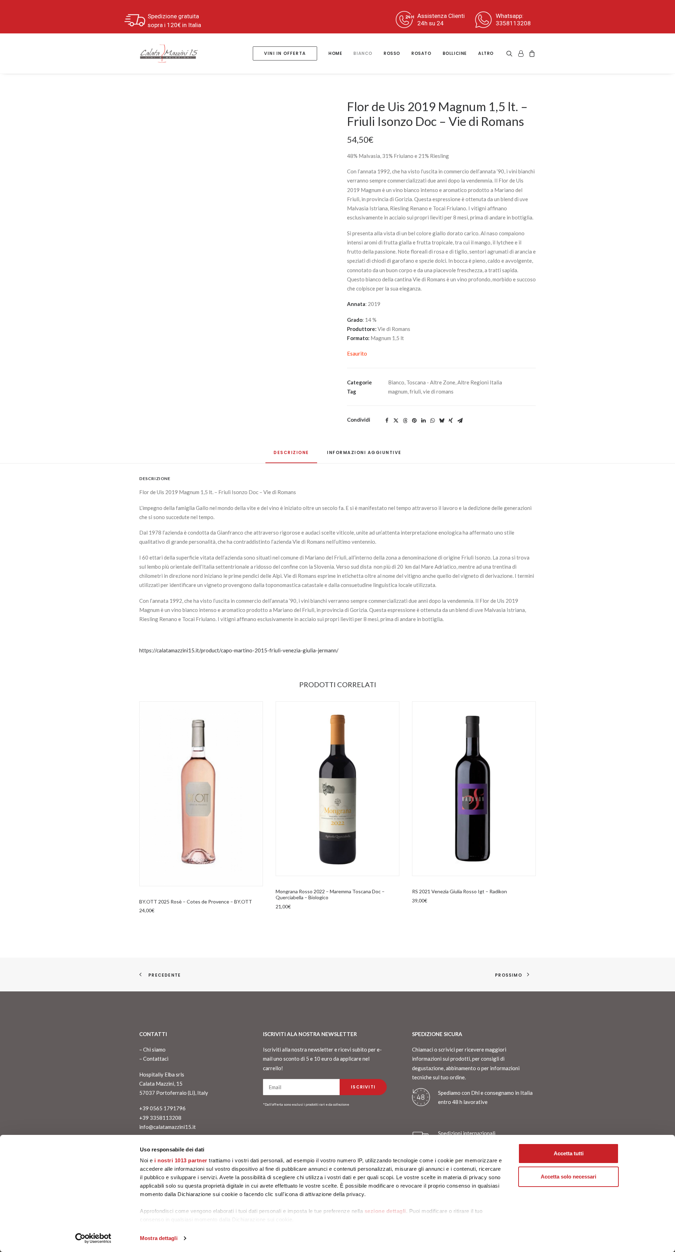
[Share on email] (460, 420)
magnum (397, 391)
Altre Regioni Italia (479, 382)
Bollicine (455, 53)
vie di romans (438, 391)
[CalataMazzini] (168, 53)
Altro (486, 53)
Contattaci (155, 1058)
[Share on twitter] (396, 420)
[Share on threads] (405, 420)
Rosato (421, 53)
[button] (510, 53)
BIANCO (362, 53)
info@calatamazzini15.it (167, 1127)
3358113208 (513, 23)
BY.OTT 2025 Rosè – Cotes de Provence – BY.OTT (195, 902)
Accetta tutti (569, 1153)
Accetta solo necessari (568, 1177)
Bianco (396, 382)
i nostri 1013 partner (180, 1160)
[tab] (364, 455)
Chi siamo (154, 1049)
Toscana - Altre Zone (430, 382)
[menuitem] (285, 53)
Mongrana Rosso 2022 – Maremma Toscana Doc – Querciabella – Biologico (330, 894)
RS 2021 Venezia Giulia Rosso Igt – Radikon (459, 891)
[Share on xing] (450, 420)
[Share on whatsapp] (432, 420)
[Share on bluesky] (441, 420)
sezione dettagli (385, 1211)
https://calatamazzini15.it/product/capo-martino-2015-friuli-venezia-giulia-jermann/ (239, 650)
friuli (415, 391)
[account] (520, 53)
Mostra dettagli (159, 1238)
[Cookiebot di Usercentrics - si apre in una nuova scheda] (93, 1238)
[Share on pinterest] (414, 420)
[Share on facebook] (386, 420)
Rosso (392, 53)
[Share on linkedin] (423, 420)
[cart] (531, 53)
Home (335, 53)
